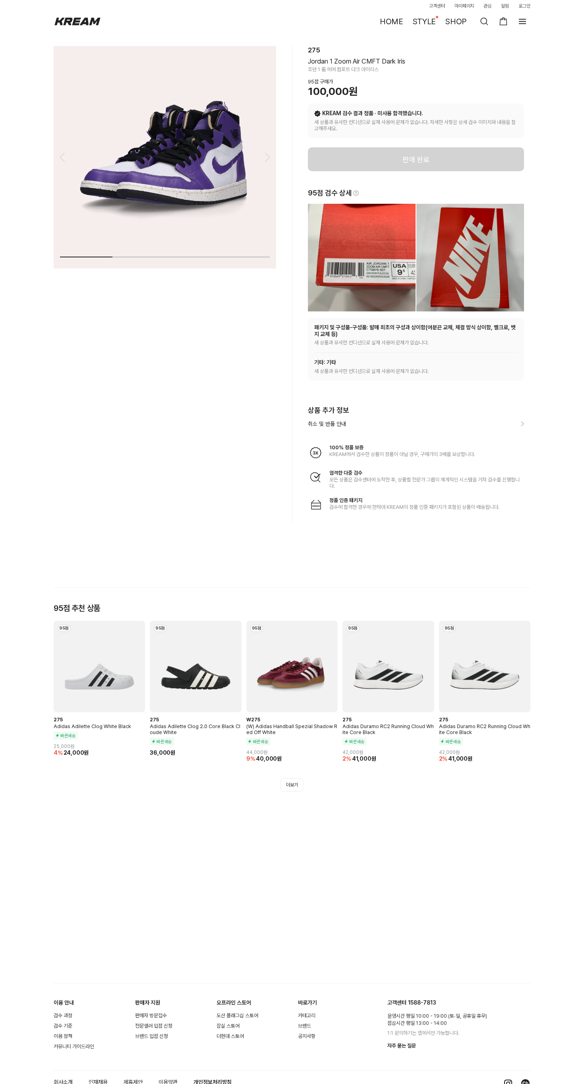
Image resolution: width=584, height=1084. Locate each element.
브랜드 (304, 1026)
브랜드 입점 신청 (151, 1036)
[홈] (77, 21)
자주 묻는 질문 (401, 1046)
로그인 (524, 6)
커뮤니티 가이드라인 (74, 1046)
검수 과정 (63, 1015)
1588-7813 (422, 1002)
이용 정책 (63, 1036)
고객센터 (437, 6)
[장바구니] (503, 21)
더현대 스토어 (230, 1036)
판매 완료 (416, 159)
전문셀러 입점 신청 (153, 1026)
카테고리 (306, 1015)
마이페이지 (464, 6)
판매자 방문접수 (151, 1015)
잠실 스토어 (228, 1026)
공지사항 (306, 1036)
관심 (487, 6)
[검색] (484, 21)
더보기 (292, 785)
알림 (505, 6)
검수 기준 (63, 1026)
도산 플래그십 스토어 (237, 1015)
